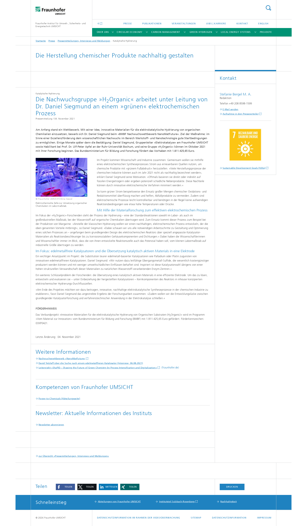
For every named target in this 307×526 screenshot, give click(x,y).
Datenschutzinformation (229, 517)
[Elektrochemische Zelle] (59, 177)
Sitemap (196, 517)
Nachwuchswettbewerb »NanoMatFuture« (62, 358)
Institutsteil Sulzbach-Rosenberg (177, 501)
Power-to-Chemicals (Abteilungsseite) (59, 398)
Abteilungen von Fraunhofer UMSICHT (119, 501)
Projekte (266, 32)
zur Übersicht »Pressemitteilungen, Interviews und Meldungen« (74, 456)
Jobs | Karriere (216, 23)
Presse (127, 23)
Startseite (41, 41)
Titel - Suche (268, 8)
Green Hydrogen (201, 32)
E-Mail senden (230, 109)
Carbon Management (165, 32)
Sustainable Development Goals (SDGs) (244, 168)
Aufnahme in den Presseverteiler (241, 114)
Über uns (103, 32)
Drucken (232, 486)
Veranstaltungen (184, 23)
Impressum (264, 517)
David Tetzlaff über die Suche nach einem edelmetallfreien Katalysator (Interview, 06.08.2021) (91, 363)
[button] (65, 487)
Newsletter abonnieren (51, 424)
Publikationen (151, 23)
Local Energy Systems (236, 32)
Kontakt (242, 23)
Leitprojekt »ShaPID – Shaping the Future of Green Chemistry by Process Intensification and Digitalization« (98, 367)
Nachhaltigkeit (228, 501)
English (263, 23)
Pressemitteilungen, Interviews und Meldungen (84, 41)
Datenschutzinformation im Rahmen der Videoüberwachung (138, 517)
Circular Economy (129, 32)
